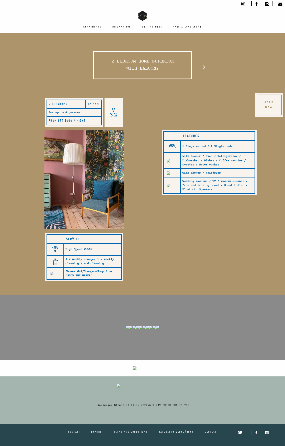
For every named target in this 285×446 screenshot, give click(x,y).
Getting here (152, 26)
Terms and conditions (131, 431)
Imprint (97, 431)
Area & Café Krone (187, 26)
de (243, 4)
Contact (74, 431)
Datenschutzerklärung (176, 431)
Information (121, 26)
